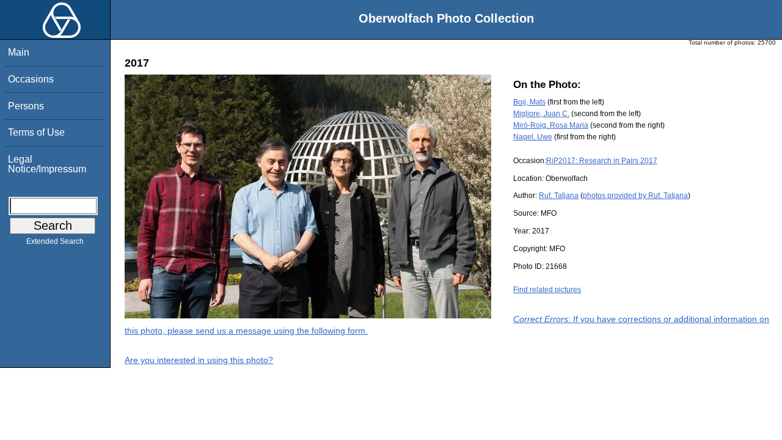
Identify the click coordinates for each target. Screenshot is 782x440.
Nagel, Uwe (532, 137)
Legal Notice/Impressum (47, 164)
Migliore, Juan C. (541, 113)
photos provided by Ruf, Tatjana (635, 195)
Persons (26, 106)
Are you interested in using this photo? (199, 360)
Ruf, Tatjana (559, 195)
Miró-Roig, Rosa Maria (550, 125)
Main (18, 52)
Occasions (31, 79)
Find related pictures (547, 289)
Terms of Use (36, 132)
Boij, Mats (529, 102)
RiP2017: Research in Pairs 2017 (601, 160)
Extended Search (55, 241)
